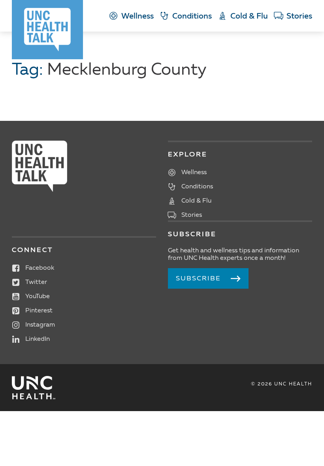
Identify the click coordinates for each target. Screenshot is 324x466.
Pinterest (39, 311)
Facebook (39, 268)
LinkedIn (37, 339)
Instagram (40, 325)
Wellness (137, 17)
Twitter (36, 282)
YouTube (37, 296)
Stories (299, 17)
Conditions (192, 17)
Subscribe (198, 278)
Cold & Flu (249, 17)
